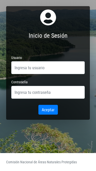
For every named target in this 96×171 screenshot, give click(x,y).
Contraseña (19, 81)
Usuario (16, 57)
